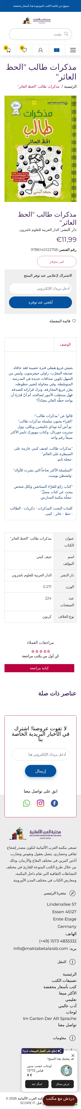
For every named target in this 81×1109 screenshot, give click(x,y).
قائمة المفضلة (60, 321)
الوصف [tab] (65, 344)
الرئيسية (70, 86)
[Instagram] (40, 803)
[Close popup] (73, 1054)
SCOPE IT (27, 1103)
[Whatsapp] (26, 803)
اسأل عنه (37, 1084)
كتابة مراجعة (39, 668)
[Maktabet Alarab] (40, 20)
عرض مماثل (63, 1084)
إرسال (40, 771)
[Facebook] (54, 803)
